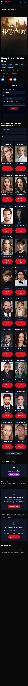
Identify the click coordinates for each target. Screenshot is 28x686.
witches (10, 64)
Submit (14, 108)
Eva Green (20, 348)
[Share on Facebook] (2, 79)
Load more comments (6, 556)
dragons (4, 64)
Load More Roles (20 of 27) (14, 453)
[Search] (20, 2)
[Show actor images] (14, 139)
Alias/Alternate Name (10, 101)
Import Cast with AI (15, 116)
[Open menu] (25, 2)
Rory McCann (7, 318)
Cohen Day (21, 256)
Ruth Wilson (20, 194)
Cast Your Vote (7, 168)
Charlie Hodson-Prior (20, 318)
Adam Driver (21, 287)
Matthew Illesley (7, 287)
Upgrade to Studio (14, 474)
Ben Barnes (7, 225)
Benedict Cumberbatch (20, 410)
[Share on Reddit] (10, 79)
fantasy (16, 64)
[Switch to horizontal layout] (14, 136)
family (22, 64)
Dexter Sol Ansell (20, 163)
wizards (4, 67)
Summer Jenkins (7, 441)
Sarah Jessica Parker (7, 163)
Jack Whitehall (7, 410)
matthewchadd (12, 76)
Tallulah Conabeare (7, 194)
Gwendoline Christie (20, 379)
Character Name (7, 95)
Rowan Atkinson (7, 379)
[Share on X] (6, 79)
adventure (10, 67)
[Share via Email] (14, 79)
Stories (10, 7)
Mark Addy (20, 441)
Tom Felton (7, 348)
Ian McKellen (20, 225)
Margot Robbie (7, 256)
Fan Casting (4, 7)
